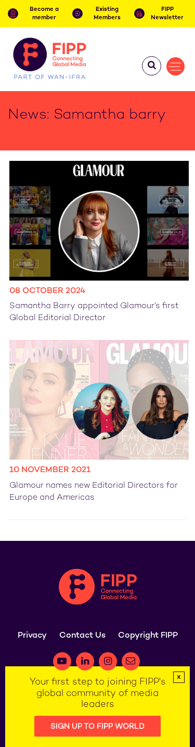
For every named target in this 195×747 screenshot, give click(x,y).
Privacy (32, 635)
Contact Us (82, 635)
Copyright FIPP (148, 635)
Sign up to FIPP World (97, 727)
